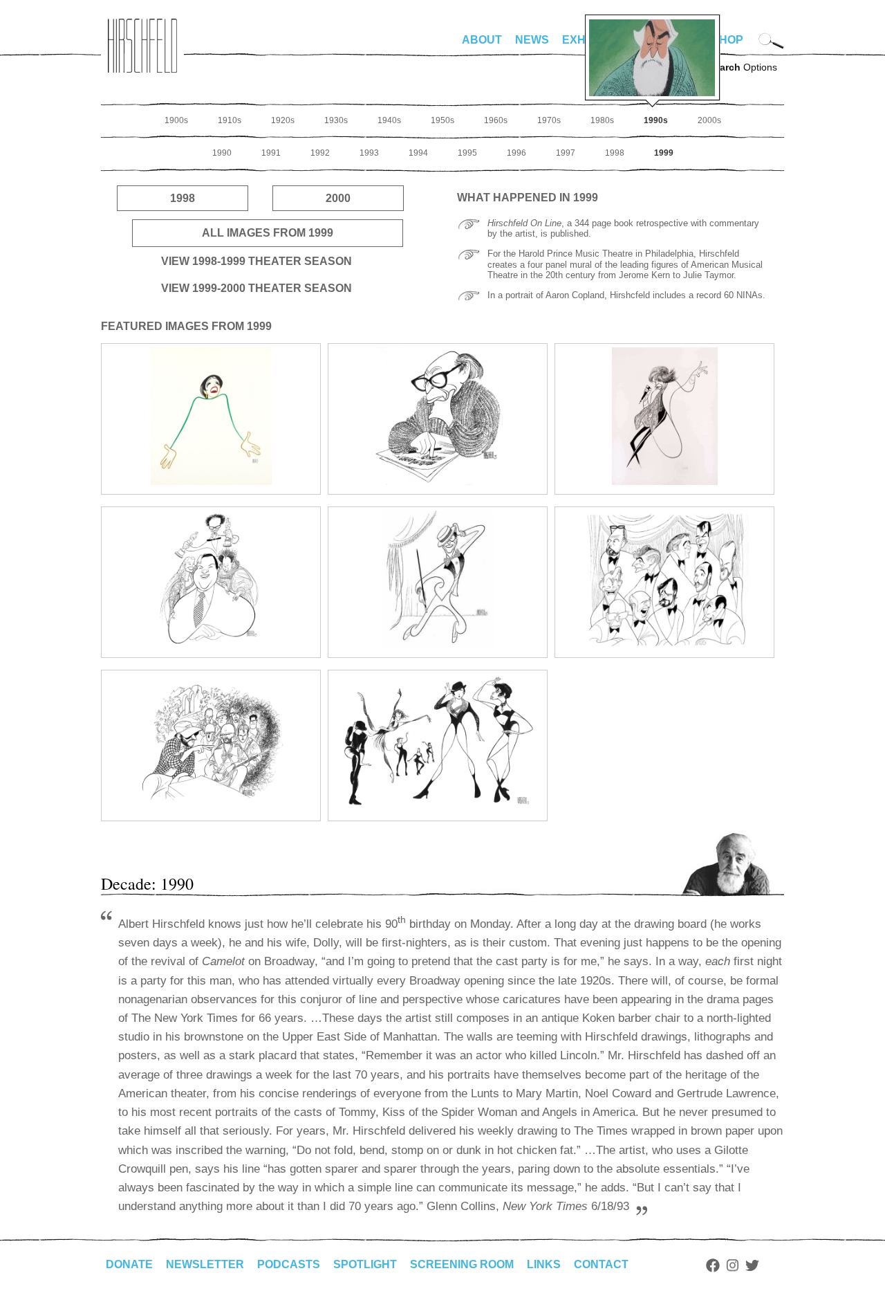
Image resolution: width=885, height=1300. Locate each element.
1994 (418, 153)
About (482, 40)
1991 (271, 153)
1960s (495, 120)
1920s (283, 120)
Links (544, 1264)
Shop (727, 40)
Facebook (713, 1265)
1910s (229, 120)
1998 (614, 153)
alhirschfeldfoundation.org (142, 46)
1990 (222, 153)
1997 (565, 153)
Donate (129, 1264)
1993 (369, 153)
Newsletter (205, 1264)
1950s (442, 120)
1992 (320, 153)
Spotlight (365, 1264)
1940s (389, 120)
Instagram (732, 1265)
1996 (516, 153)
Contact (601, 1264)
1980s (602, 120)
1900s (176, 120)
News (532, 40)
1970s (549, 120)
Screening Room (462, 1264)
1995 (467, 153)
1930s (336, 120)
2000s (709, 120)
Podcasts (288, 1264)
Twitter (752, 1265)
